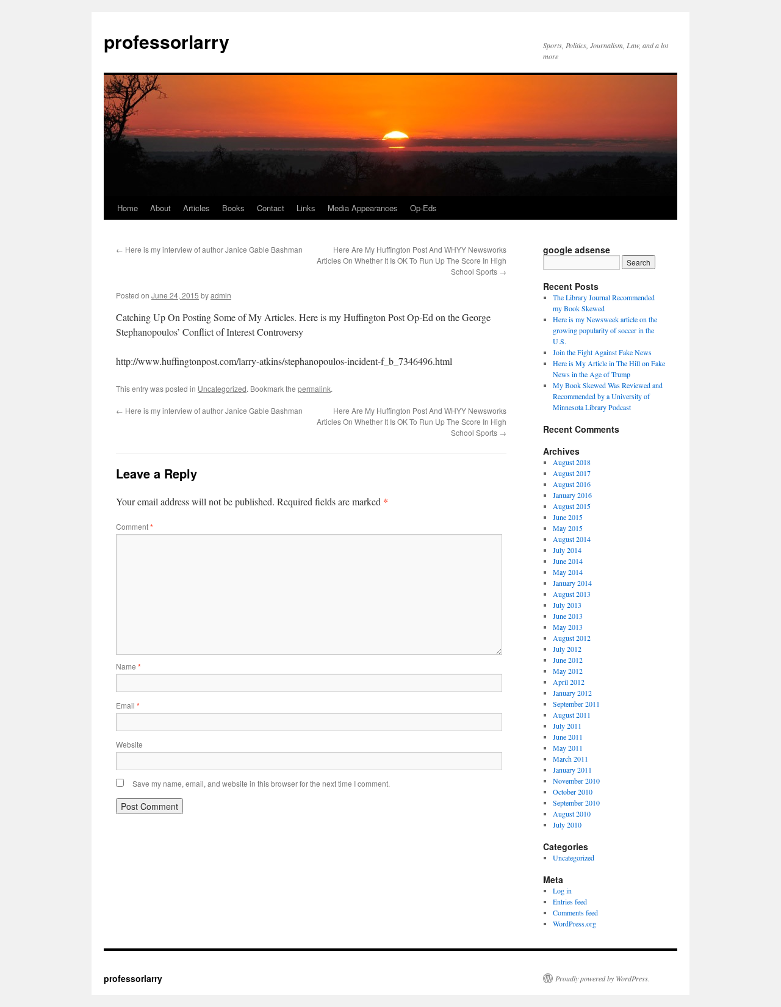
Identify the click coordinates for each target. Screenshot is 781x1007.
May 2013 (568, 627)
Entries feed (570, 901)
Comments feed (575, 912)
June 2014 (568, 561)
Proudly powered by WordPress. (602, 978)
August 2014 (572, 539)
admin (221, 295)
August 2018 (572, 462)
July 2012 (567, 649)
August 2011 (572, 715)
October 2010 (572, 791)
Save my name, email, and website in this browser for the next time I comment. (261, 783)
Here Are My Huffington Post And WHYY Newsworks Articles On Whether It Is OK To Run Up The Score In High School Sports (411, 260)
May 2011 (568, 748)
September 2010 (576, 802)
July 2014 (567, 550)
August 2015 (572, 506)
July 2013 (567, 605)
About (160, 208)
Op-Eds (423, 208)
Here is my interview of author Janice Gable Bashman (209, 249)
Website (129, 744)
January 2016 (572, 495)
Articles (196, 208)
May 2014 (568, 572)
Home (127, 208)
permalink (314, 388)
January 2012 (572, 693)
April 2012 (569, 682)
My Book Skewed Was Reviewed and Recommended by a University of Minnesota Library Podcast (608, 396)
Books (233, 208)
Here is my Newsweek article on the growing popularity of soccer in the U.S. (605, 330)
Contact (270, 208)
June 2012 (568, 660)
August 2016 (572, 484)
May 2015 (568, 528)
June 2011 (568, 737)
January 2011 (572, 769)
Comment (134, 526)
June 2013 (568, 616)
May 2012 (568, 671)
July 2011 (567, 726)
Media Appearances (363, 208)
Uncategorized (222, 388)
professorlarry (166, 41)
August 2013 (572, 594)
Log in (562, 890)
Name (128, 666)
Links (306, 208)
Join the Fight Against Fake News (602, 352)
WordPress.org (574, 923)
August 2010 (572, 813)
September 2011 (576, 704)
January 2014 (572, 583)
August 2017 (572, 473)
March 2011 (570, 758)
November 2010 (576, 780)
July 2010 (567, 824)
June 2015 (568, 517)
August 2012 (572, 638)
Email (128, 705)
